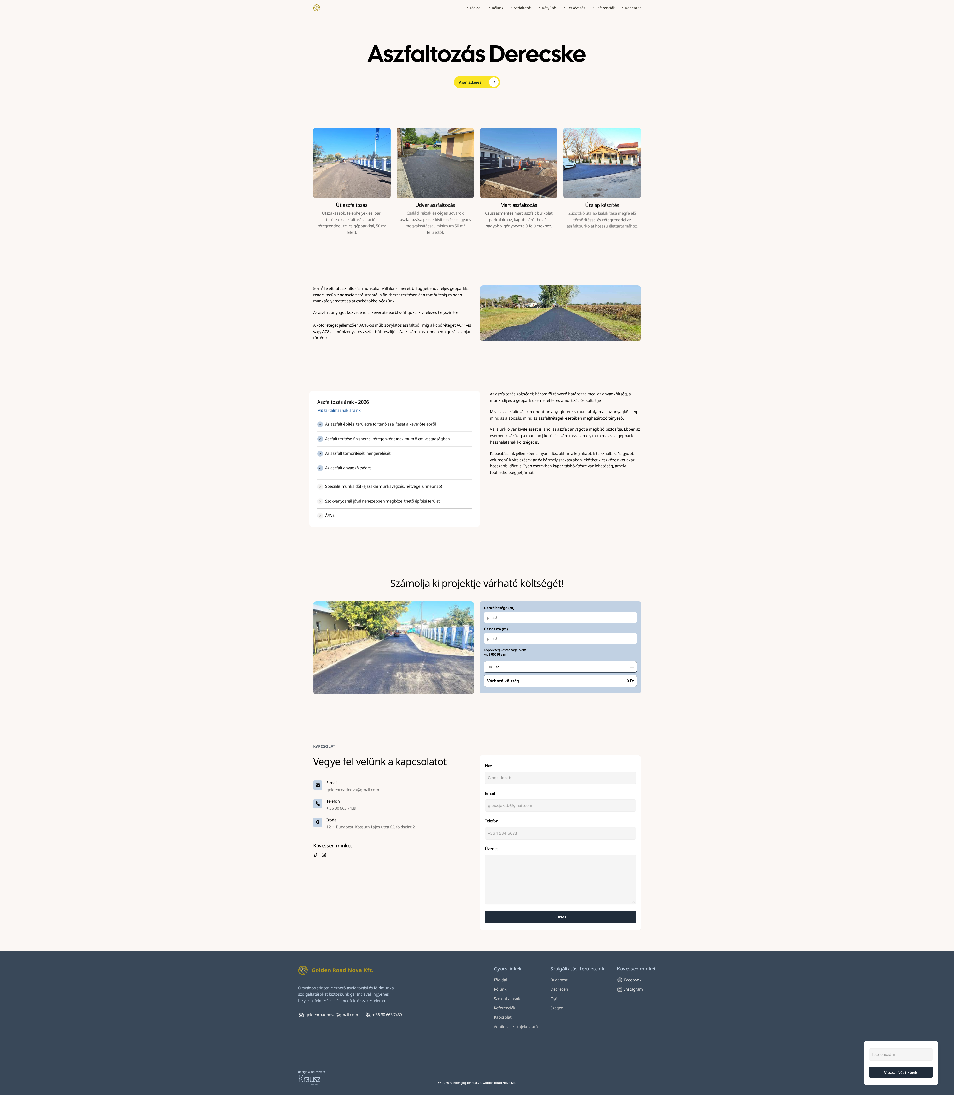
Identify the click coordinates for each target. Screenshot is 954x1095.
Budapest (558, 980)
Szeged (556, 1008)
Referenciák (504, 1008)
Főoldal (500, 980)
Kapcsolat (503, 1017)
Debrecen (559, 989)
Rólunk (500, 989)
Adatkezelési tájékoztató (516, 1026)
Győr (554, 998)
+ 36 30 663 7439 (341, 808)
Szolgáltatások (507, 998)
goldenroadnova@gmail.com (352, 789)
